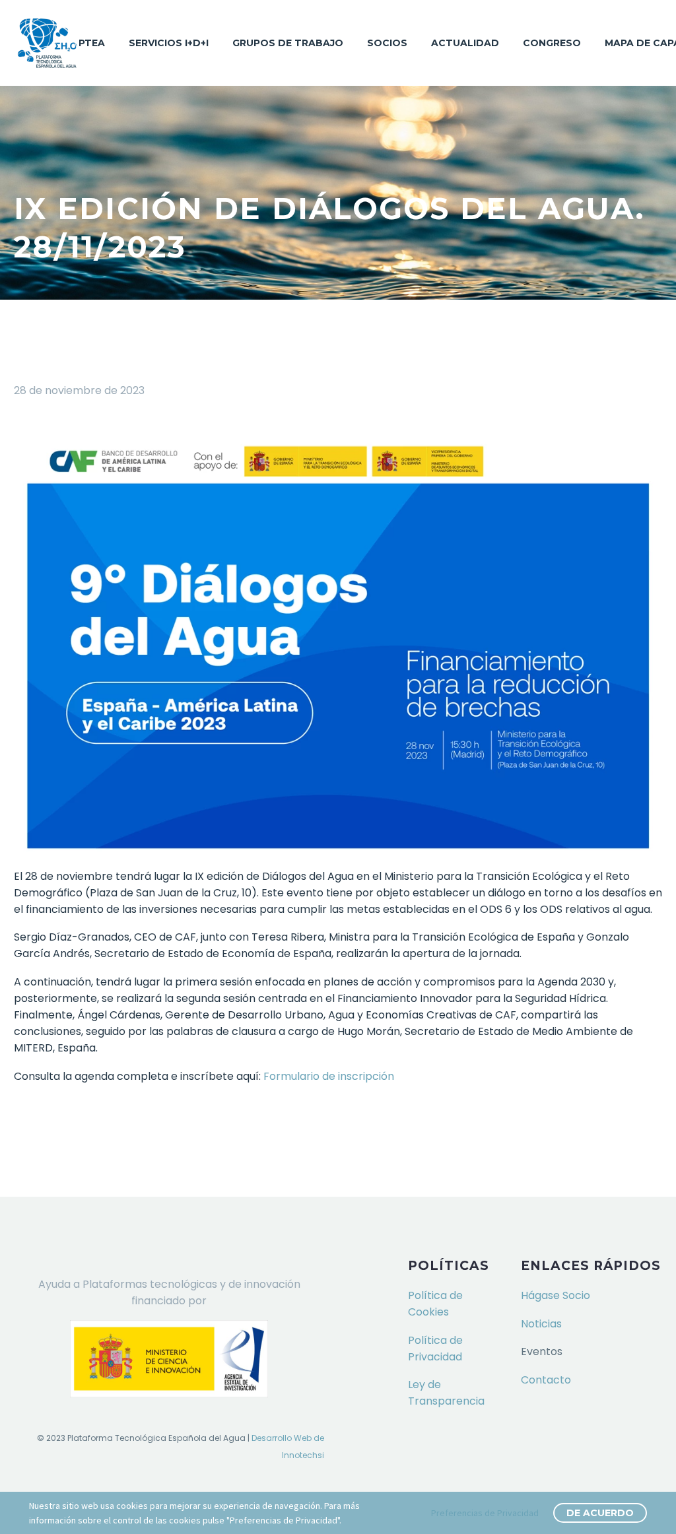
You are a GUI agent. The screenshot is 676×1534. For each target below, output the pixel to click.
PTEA (92, 43)
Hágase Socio (555, 1295)
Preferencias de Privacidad (485, 1513)
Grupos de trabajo (287, 43)
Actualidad (465, 43)
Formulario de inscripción (328, 1076)
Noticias (541, 1323)
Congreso (552, 43)
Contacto (546, 1379)
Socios (387, 43)
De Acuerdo (600, 1513)
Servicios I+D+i (169, 43)
